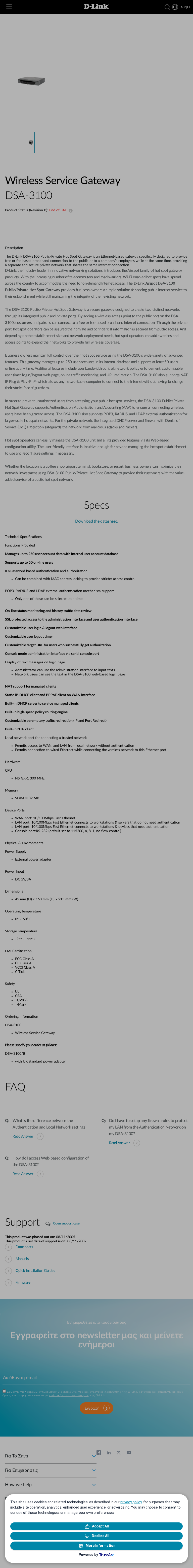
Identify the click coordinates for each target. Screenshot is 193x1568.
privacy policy (131, 1502)
